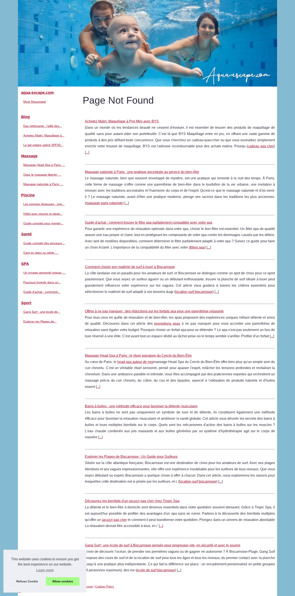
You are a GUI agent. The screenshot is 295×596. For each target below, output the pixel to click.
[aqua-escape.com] (147, 43)
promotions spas (167, 323)
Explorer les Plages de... (40, 321)
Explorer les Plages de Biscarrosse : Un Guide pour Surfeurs (131, 456)
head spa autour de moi (135, 362)
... (87, 152)
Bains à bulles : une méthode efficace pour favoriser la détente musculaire (141, 406)
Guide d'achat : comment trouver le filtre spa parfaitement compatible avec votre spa (148, 222)
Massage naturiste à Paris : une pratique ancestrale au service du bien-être (142, 172)
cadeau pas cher (261, 146)
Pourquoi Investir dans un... (42, 282)
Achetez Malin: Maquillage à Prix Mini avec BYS (122, 121)
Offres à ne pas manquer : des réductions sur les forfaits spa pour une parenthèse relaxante (154, 311)
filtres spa (197, 247)
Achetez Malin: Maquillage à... (43, 135)
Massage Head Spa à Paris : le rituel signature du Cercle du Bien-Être (138, 355)
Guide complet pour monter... (43, 223)
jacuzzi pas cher (114, 520)
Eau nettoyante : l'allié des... (42, 126)
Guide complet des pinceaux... (44, 243)
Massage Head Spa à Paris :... (44, 165)
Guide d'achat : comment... (41, 292)
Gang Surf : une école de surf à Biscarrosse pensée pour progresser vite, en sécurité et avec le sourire (162, 545)
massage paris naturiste (104, 203)
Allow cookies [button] (62, 581)
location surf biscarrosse (194, 292)
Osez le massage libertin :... (42, 174)
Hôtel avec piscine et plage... (43, 213)
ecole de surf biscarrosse (156, 570)
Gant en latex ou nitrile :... (41, 252)
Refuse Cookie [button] (27, 581)
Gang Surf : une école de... (41, 311)
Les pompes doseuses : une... (44, 204)
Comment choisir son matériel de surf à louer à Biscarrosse (130, 267)
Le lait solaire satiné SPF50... (43, 145)
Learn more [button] (45, 570)
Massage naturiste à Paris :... (43, 184)
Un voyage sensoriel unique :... (44, 272)
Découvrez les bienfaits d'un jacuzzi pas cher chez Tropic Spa (132, 501)
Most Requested (34, 101)
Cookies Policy (104, 586)
